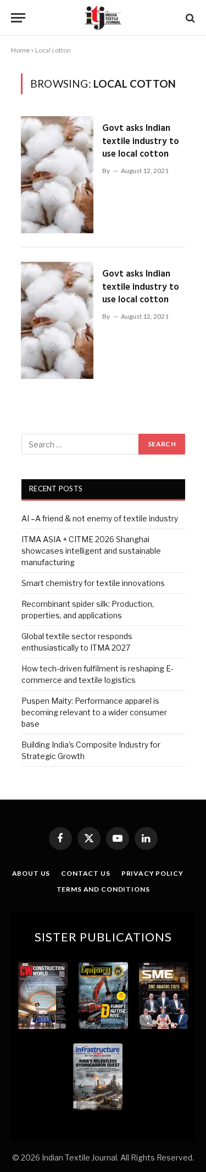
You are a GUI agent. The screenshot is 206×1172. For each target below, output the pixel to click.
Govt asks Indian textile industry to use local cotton (140, 141)
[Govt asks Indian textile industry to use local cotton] (57, 174)
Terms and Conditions (103, 889)
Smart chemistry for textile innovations (93, 583)
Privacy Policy (152, 873)
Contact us (85, 873)
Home (20, 50)
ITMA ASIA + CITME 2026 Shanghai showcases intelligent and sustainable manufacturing (91, 551)
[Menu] (18, 17)
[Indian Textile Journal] (102, 18)
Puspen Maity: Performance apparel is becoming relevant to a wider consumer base (94, 712)
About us (31, 873)
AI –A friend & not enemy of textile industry (99, 518)
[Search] (189, 17)
